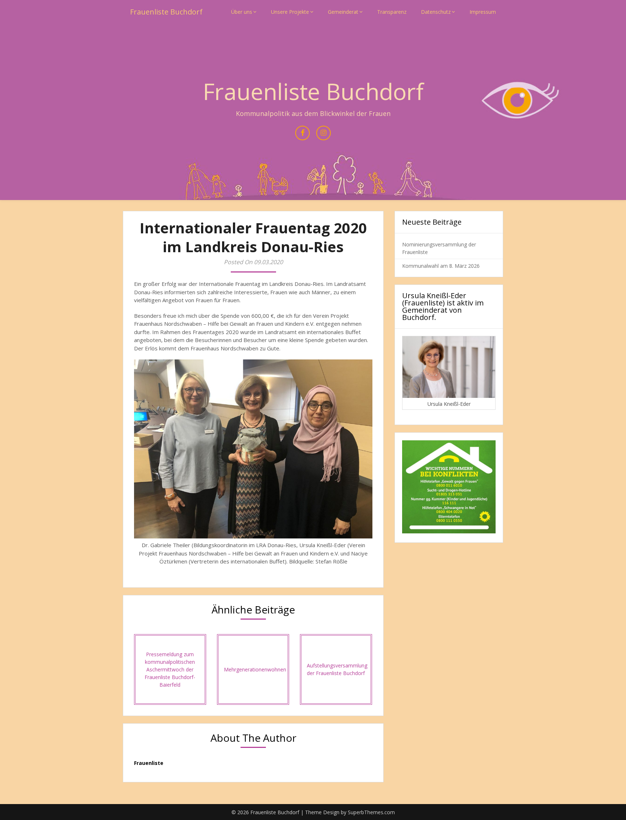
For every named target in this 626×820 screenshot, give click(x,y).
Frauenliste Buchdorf (166, 12)
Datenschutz (436, 11)
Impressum (483, 11)
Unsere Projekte (290, 11)
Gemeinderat (343, 11)
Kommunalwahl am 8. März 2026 (441, 265)
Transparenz (391, 11)
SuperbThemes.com (371, 812)
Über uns (241, 11)
